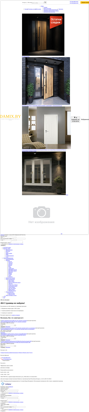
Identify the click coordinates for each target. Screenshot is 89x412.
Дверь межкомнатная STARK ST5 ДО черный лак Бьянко (13, 321)
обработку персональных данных (15, 244)
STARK (10, 274)
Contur (9, 267)
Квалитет (10, 276)
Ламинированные (36, 149)
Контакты (61, 9)
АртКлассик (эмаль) (12, 286)
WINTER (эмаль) (12, 290)
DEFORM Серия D (12, 269)
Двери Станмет (32, 105)
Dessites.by (10, 386)
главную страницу (16, 315)
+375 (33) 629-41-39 (74, 3)
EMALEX (10, 272)
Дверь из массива (9, 291)
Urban (9, 275)
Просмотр (8, 326)
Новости (21, 352)
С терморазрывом (55, 105)
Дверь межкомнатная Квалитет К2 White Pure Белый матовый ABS (15, 342)
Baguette (10, 265)
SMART (10, 273)
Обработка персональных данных (51, 10)
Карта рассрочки (47, 8)
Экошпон (42, 149)
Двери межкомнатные (27, 149)
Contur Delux (11, 268)
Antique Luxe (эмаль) (48, 149)
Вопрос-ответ (26, 352)
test (61, 233)
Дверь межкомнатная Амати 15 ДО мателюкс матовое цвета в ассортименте (17, 329)
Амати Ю (10, 262)
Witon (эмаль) (11, 281)
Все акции (38, 9)
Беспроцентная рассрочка (49, 12)
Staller (50, 105)
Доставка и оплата (32, 9)
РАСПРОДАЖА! (26, 56)
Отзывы (45, 7)
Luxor (60, 105)
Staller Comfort (46, 105)
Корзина (2, 234)
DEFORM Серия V (12, 270)
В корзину (3, 326)
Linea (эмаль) (11, 280)
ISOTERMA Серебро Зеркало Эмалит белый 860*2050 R (13, 335)
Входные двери (25, 105)
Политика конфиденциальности (51, 9)
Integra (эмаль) (11, 289)
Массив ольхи (11, 293)
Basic (9, 266)
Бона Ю (10, 261)
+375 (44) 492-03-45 (74, 1)
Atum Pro (10, 263)
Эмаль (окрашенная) (57, 149)
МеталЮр (38, 105)
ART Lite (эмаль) (12, 288)
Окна (67, 194)
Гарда (41, 105)
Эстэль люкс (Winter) (13, 284)
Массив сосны (11, 294)
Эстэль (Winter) (11, 287)
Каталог (26, 9)
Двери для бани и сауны (31, 151)
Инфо (42, 6)
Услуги (30, 352)
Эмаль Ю (10, 283)
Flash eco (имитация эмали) (14, 282)
